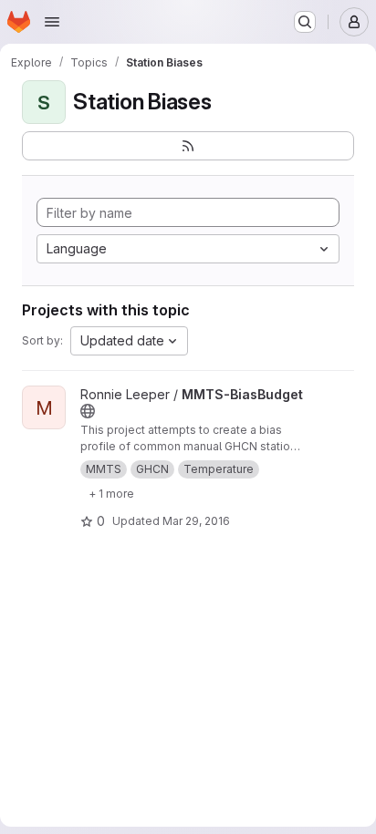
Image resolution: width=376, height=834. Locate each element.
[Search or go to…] (305, 22)
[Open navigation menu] (52, 21)
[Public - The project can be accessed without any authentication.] (87, 411)
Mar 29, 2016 (196, 521)
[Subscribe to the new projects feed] (188, 145)
